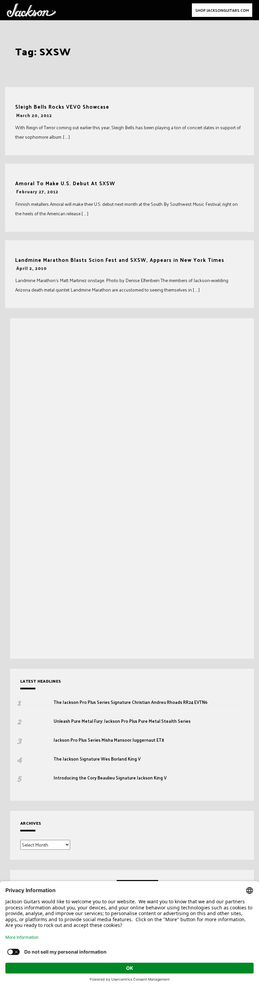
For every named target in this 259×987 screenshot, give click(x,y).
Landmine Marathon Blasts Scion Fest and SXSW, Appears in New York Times (119, 260)
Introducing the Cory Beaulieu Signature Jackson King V (110, 778)
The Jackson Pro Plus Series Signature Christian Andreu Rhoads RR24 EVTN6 (130, 702)
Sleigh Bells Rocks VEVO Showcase (62, 107)
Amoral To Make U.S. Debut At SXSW (65, 183)
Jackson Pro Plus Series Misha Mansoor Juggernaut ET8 (109, 740)
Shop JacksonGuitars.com (222, 10)
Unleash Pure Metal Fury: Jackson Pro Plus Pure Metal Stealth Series (123, 721)
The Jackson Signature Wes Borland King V (97, 759)
